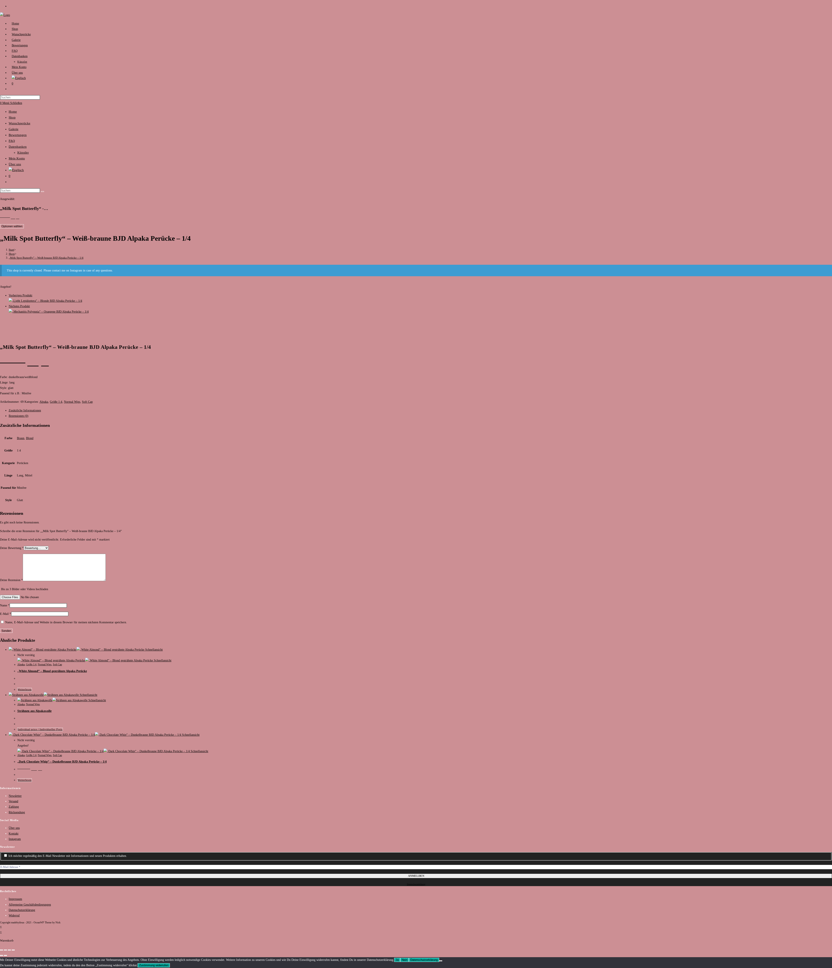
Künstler (23, 152)
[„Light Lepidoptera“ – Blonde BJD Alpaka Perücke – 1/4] (45, 300)
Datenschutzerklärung (416, 884)
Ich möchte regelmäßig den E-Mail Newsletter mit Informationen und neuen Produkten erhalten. (67, 856)
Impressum (15, 899)
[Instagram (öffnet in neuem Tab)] (11, 6)
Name (5, 605)
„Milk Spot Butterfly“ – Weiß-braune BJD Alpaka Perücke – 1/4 (46, 257)
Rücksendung (17, 812)
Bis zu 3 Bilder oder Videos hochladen (24, 589)
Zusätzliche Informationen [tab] (25, 410)
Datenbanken (18, 146)
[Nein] (440, 960)
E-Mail (5, 614)
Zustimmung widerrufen (153, 965)
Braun (20, 438)
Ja (397, 960)
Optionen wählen (12, 226)
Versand (13, 801)
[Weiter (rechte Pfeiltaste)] (5, 955)
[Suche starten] (42, 191)
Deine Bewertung (12, 548)
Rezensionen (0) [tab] (18, 415)
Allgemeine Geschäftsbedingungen (30, 904)
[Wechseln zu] (19, 78)
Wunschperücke (19, 123)
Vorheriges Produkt (20, 295)
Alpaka (43, 401)
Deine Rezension (11, 580)
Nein (404, 960)
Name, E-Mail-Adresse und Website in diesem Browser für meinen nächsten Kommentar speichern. (66, 622)
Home (13, 111)
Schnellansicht (153, 649)
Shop (12, 117)
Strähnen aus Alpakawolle (34, 711)
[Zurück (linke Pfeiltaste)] (1, 955)
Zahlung (14, 806)
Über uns (15, 164)
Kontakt (13, 833)
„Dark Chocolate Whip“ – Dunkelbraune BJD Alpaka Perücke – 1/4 (62, 761)
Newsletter (15, 795)
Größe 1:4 (56, 401)
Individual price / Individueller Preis (40, 729)
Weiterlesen (25, 689)
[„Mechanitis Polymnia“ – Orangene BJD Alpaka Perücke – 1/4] (49, 311)
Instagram (15, 839)
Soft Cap (87, 401)
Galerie (13, 129)
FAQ (12, 141)
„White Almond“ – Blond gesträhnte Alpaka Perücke (52, 671)
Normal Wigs (72, 401)
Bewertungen (18, 135)
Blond (29, 438)
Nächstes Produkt (19, 306)
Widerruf (14, 915)
